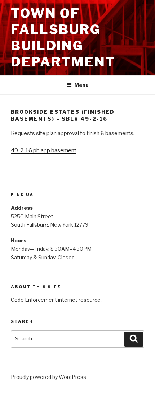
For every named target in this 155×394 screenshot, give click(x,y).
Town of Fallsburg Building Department (63, 37)
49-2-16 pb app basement (43, 150)
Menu (81, 85)
